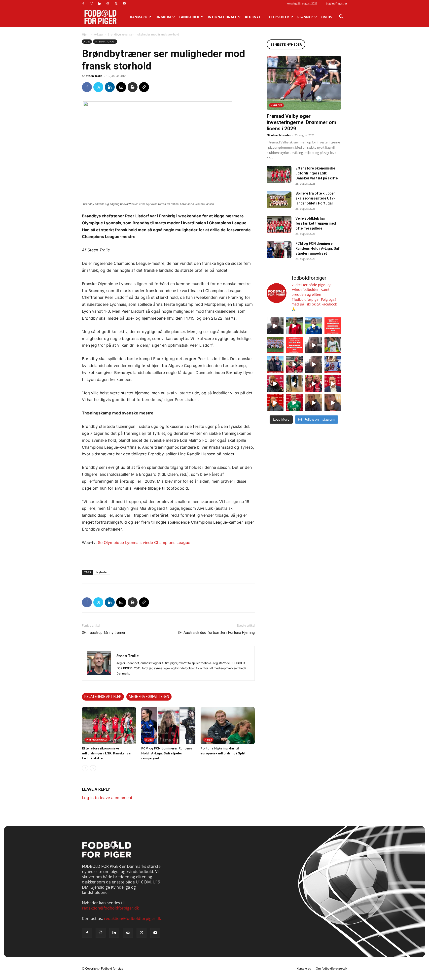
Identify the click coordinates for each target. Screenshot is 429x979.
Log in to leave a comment (107, 797)
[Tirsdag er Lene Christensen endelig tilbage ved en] (332, 402)
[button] (341, 17)
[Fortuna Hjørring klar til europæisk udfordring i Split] (228, 725)
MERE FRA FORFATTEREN (149, 697)
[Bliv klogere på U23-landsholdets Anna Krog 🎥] (313, 364)
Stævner (305, 17)
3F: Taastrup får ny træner (103, 632)
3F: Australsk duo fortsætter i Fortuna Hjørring (216, 632)
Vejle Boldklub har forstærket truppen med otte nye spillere (315, 223)
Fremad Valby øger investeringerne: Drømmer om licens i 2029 (301, 122)
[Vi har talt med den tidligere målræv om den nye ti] (275, 364)
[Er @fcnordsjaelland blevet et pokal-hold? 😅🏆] (294, 325)
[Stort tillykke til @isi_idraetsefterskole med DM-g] (275, 345)
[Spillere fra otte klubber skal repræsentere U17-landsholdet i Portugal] (279, 199)
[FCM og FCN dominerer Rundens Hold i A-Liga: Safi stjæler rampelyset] (168, 725)
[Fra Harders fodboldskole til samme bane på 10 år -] (313, 402)
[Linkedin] (99, 3)
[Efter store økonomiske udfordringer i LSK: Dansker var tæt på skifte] (109, 725)
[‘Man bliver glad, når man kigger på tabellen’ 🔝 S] (275, 383)
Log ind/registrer (336, 3)
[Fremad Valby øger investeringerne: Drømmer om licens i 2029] (304, 83)
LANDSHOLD (189, 17)
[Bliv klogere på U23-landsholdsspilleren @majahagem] (313, 345)
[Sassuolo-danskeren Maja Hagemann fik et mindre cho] (332, 345)
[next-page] (93, 768)
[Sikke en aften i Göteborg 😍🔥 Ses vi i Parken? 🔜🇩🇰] (294, 383)
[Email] (121, 87)
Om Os (326, 17)
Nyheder (102, 572)
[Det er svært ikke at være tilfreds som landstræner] (332, 383)
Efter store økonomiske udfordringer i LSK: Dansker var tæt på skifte (107, 753)
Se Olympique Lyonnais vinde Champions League (144, 542)
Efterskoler (278, 17)
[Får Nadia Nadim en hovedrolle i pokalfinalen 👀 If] (313, 325)
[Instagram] (91, 3)
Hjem (85, 34)
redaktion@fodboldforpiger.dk (110, 908)
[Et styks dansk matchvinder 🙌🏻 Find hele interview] (275, 402)
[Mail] (107, 3)
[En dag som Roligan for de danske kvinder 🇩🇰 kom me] (294, 364)
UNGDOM (163, 17)
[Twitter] (116, 3)
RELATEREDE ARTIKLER (102, 697)
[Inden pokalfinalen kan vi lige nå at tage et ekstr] (332, 325)
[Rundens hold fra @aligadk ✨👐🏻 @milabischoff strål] (294, 345)
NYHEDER (276, 105)
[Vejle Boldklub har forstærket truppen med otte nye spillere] (279, 224)
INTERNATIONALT (222, 17)
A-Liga (98, 34)
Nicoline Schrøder (279, 135)
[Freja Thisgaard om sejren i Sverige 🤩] (294, 402)
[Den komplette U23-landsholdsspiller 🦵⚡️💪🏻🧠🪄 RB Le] (275, 325)
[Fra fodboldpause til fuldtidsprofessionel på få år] (332, 364)
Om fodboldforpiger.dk (331, 968)
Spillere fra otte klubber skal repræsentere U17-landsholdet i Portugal (315, 198)
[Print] (133, 87)
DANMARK (138, 17)
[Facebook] (83, 3)
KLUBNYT (252, 17)
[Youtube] (124, 3)
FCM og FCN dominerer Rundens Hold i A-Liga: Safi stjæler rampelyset (166, 753)
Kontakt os (304, 968)
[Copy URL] (144, 87)
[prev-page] (85, 768)
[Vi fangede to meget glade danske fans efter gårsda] (313, 383)
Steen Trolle (94, 76)
